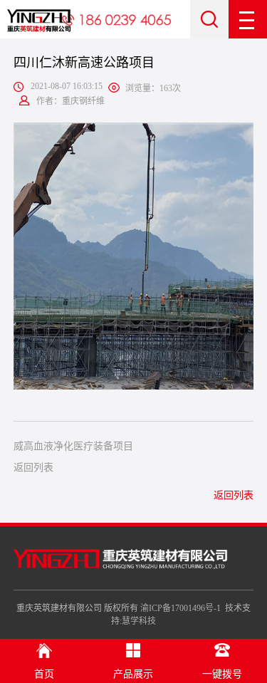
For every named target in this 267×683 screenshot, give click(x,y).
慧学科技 (139, 621)
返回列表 (33, 467)
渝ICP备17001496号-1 (180, 608)
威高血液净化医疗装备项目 (73, 446)
